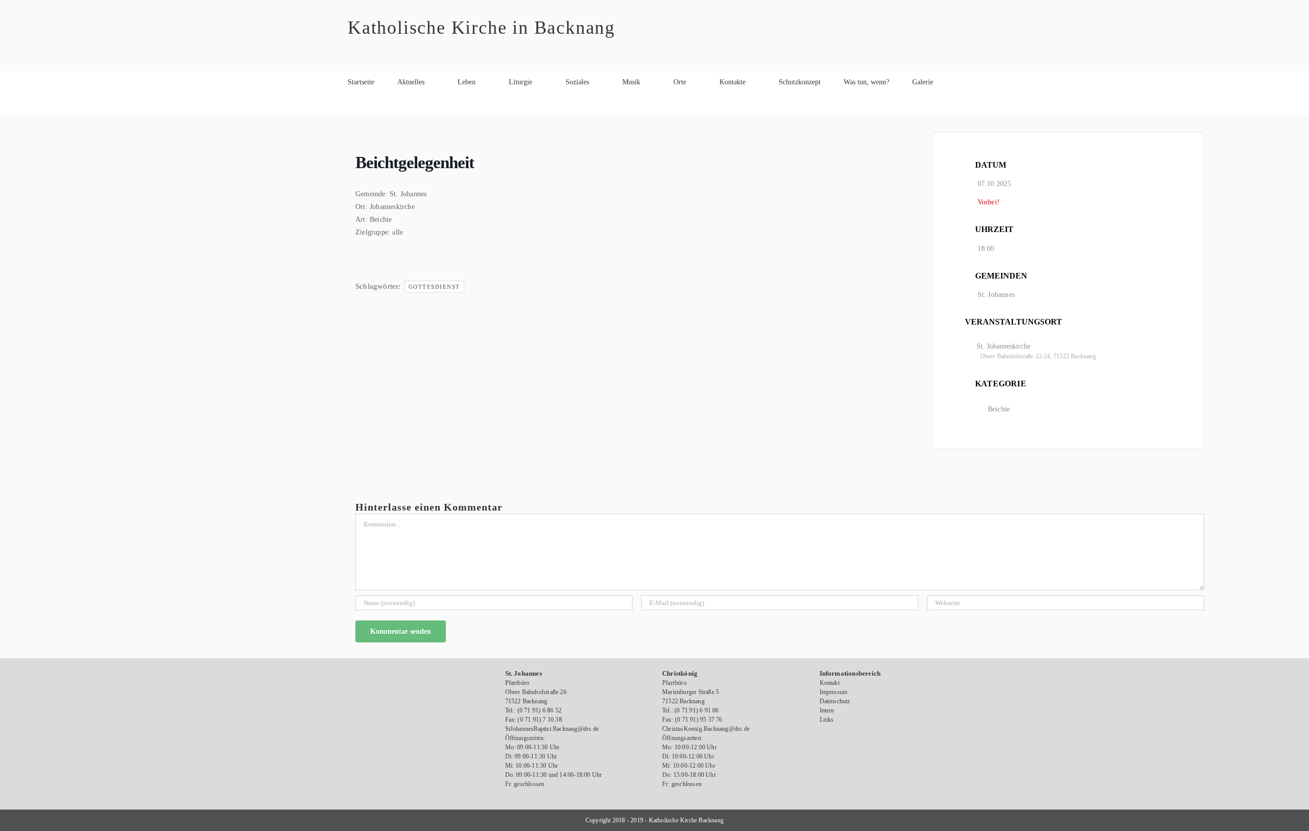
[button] (350, 105)
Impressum (834, 692)
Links (827, 719)
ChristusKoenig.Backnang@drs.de (706, 728)
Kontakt (830, 682)
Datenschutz (835, 701)
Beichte (999, 409)
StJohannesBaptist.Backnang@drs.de (552, 728)
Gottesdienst (434, 287)
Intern (827, 710)
